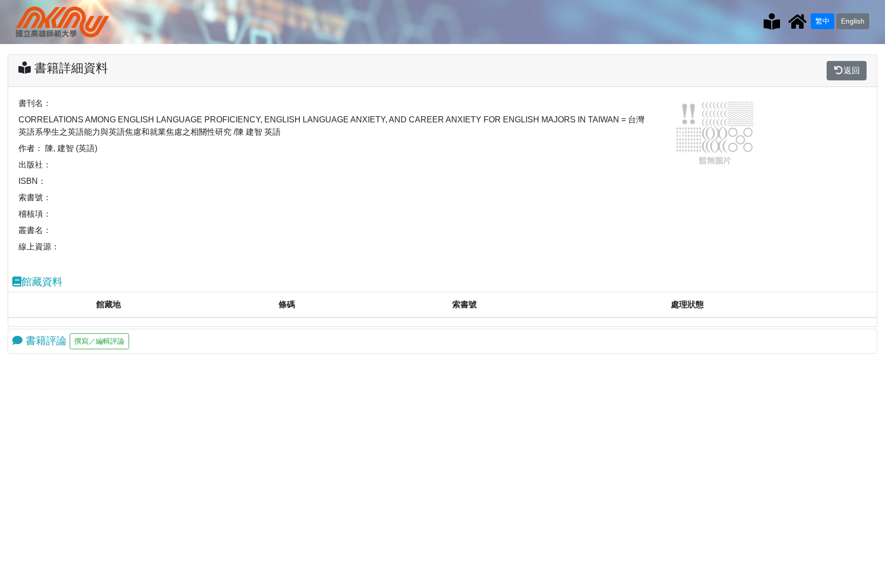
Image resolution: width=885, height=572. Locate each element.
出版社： (34, 164)
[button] (681, 134)
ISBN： (32, 181)
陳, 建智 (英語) (71, 148)
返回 (852, 70)
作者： (30, 148)
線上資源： (38, 246)
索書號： (34, 197)
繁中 (822, 21)
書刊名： (34, 103)
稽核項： (34, 213)
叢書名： (34, 230)
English (853, 21)
